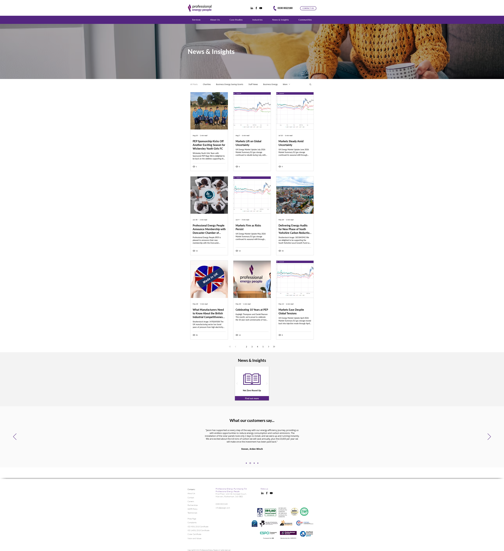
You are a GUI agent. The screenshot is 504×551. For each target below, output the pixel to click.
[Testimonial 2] (246, 463)
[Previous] (14, 436)
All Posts (194, 84)
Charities (207, 84)
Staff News (253, 84)
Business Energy (270, 84)
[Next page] (268, 346)
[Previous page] (235, 346)
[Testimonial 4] (254, 463)
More (285, 84)
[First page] (230, 346)
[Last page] (274, 346)
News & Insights (211, 51)
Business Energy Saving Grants (229, 84)
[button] (196, 19)
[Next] (489, 436)
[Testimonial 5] (257, 463)
